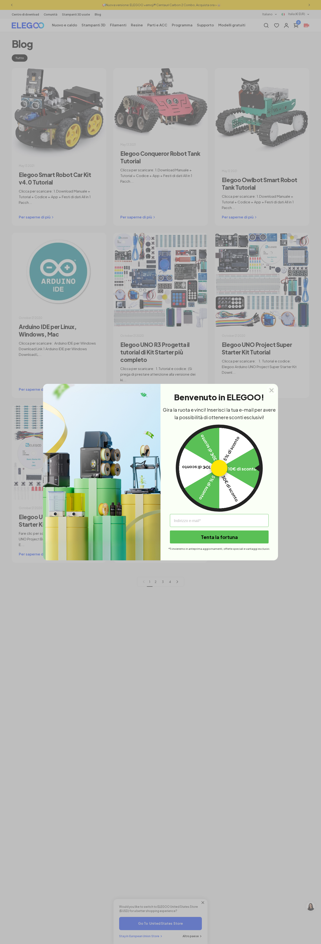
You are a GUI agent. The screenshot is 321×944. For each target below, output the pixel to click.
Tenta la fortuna (219, 537)
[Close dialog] (271, 390)
